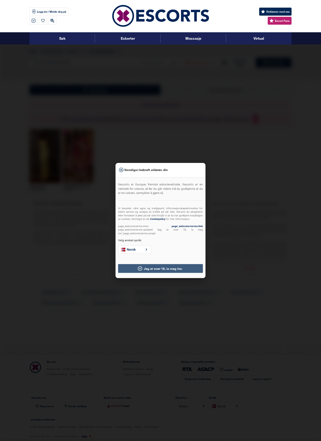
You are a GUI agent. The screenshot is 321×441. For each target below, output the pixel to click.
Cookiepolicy (157, 218)
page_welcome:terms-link (187, 226)
